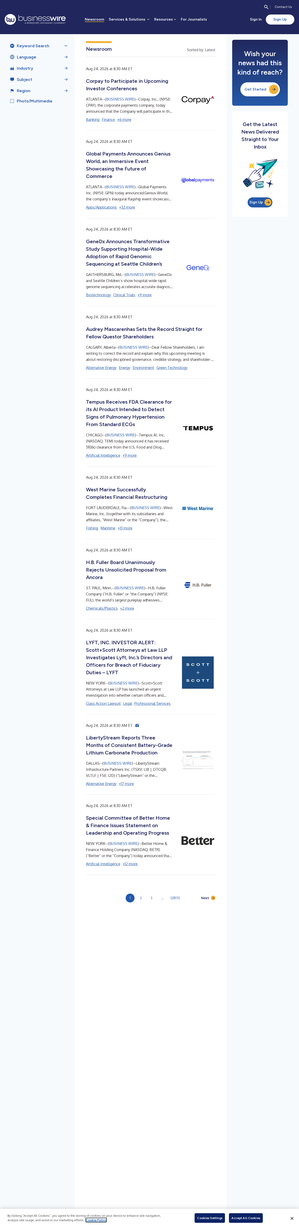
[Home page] (35, 19)
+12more (130, 864)
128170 (175, 898)
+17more (126, 783)
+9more (145, 295)
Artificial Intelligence (103, 455)
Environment (143, 367)
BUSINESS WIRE (120, 99)
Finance (108, 119)
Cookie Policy (96, 1220)
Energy (124, 367)
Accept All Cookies (245, 1218)
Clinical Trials (124, 295)
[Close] (292, 1218)
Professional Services (152, 703)
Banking (93, 119)
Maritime (107, 528)
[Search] (266, 7)
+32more (127, 207)
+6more (124, 119)
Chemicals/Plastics (102, 608)
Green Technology (172, 367)
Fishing (92, 528)
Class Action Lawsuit (103, 703)
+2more (127, 608)
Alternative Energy (101, 367)
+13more (125, 528)
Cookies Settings (209, 1218)
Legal (127, 703)
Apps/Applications (101, 207)
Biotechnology (98, 295)
